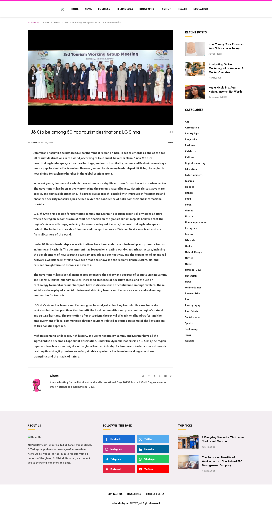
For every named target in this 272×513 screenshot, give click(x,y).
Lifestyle (190, 240)
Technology (124, 9)
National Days (193, 269)
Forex (188, 204)
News (88, 9)
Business (104, 9)
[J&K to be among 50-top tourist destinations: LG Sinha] (100, 77)
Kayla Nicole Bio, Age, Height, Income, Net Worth (225, 89)
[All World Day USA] (64, 9)
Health (182, 9)
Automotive (192, 127)
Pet (187, 299)
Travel (188, 335)
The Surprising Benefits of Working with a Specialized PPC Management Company (222, 461)
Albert (34, 142)
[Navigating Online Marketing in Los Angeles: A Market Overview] (195, 69)
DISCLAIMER (134, 494)
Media (188, 246)
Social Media (192, 317)
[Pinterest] (15, 181)
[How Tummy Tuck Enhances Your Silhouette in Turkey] (195, 49)
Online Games (193, 287)
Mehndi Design (193, 252)
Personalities (192, 293)
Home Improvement (196, 222)
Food (188, 198)
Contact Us (115, 494)
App (187, 121)
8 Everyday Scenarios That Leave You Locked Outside (223, 439)
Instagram (191, 228)
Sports (188, 323)
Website (189, 340)
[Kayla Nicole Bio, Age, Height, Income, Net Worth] (195, 92)
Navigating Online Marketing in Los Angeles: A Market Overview (226, 68)
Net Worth (191, 275)
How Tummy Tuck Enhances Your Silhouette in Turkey (226, 46)
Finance (189, 186)
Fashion (166, 9)
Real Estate (191, 311)
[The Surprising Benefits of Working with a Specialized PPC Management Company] (188, 462)
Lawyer (189, 234)
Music (188, 263)
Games (189, 210)
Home (75, 9)
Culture (189, 157)
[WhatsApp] (15, 190)
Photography (192, 305)
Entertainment (193, 175)
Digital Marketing (195, 163)
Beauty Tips (192, 133)
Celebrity (190, 151)
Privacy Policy (155, 494)
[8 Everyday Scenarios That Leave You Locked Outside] (188, 442)
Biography (147, 9)
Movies (189, 258)
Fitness (189, 192)
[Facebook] (15, 162)
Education (201, 9)
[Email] (15, 200)
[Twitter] (15, 172)
